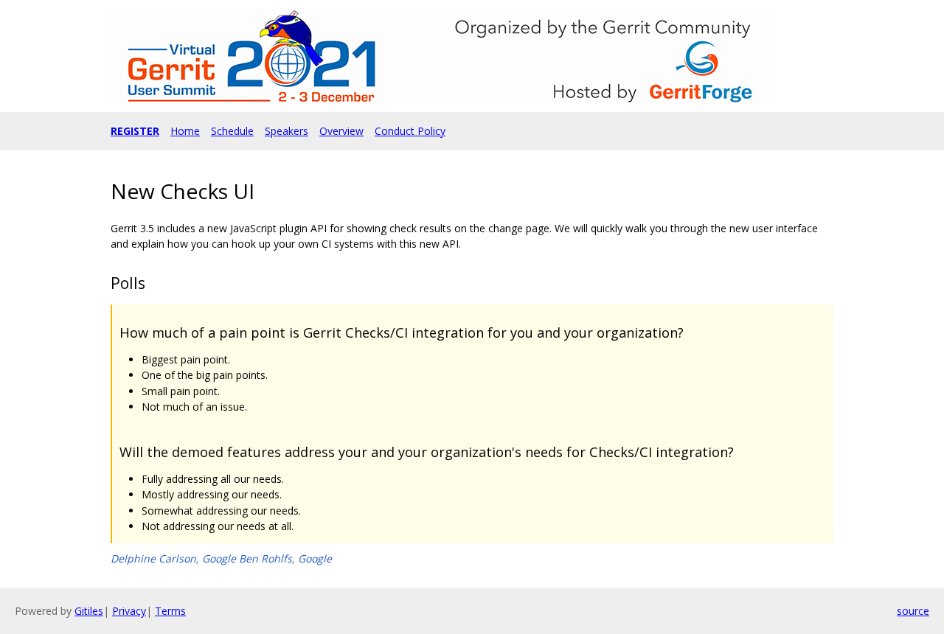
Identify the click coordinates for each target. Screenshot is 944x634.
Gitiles (88, 611)
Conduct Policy (410, 131)
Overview (341, 131)
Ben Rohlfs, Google (285, 558)
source (913, 611)
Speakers (286, 131)
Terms (170, 611)
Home (185, 131)
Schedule (232, 131)
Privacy (129, 611)
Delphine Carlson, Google (173, 558)
